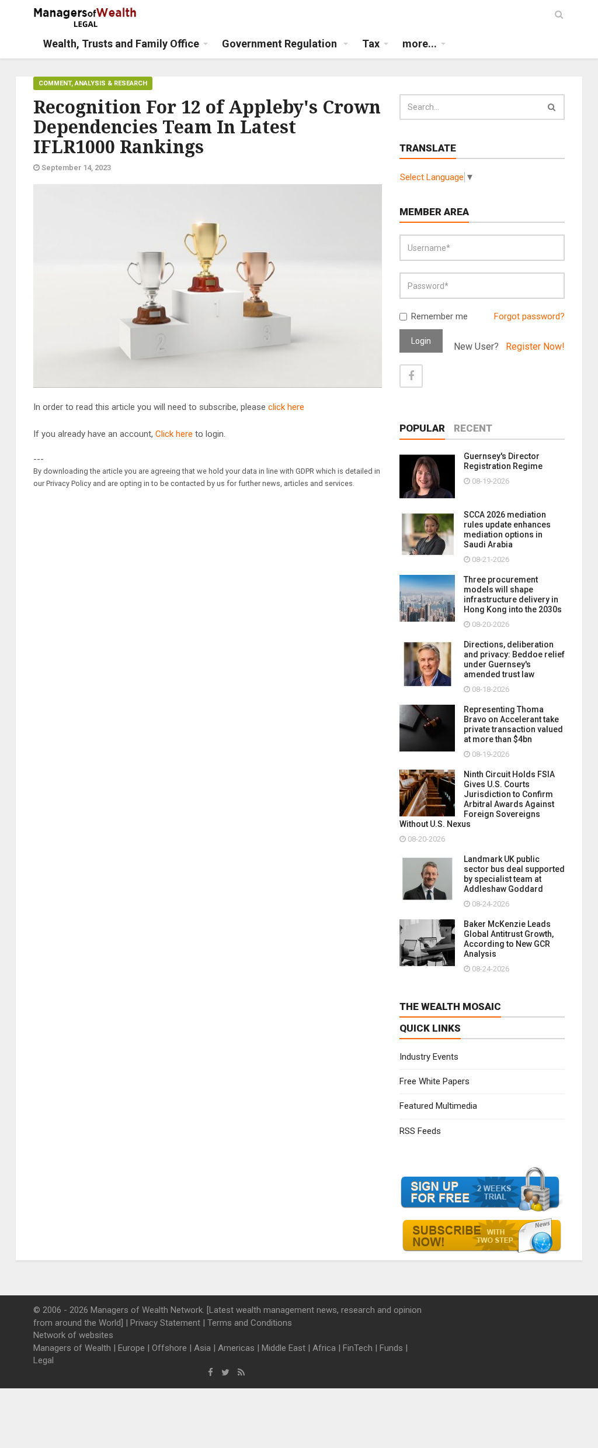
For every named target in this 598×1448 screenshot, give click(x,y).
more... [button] (419, 43)
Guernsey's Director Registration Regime (503, 461)
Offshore (169, 1348)
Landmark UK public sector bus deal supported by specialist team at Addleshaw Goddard (514, 874)
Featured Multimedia (438, 1106)
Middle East (283, 1348)
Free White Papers (434, 1081)
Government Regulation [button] (280, 43)
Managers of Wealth (72, 1348)
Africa (324, 1348)
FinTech (358, 1348)
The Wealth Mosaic (450, 1006)
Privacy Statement (165, 1323)
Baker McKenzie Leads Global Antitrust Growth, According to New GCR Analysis (509, 939)
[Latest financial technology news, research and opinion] (85, 17)
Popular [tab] (422, 428)
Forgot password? (529, 316)
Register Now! (535, 346)
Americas (236, 1348)
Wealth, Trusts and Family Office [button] (121, 43)
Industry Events (428, 1056)
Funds (391, 1348)
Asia (202, 1348)
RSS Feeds (420, 1131)
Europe (131, 1348)
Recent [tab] (473, 428)
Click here (174, 434)
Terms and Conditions (249, 1323)
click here (286, 407)
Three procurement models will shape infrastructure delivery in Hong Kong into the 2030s (513, 594)
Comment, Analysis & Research (93, 83)
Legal (43, 1360)
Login (421, 341)
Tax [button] (371, 43)
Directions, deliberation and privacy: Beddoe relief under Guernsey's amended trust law (514, 659)
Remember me (439, 316)
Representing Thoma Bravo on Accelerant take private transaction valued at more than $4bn (513, 724)
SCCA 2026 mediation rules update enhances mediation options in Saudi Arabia (507, 529)
